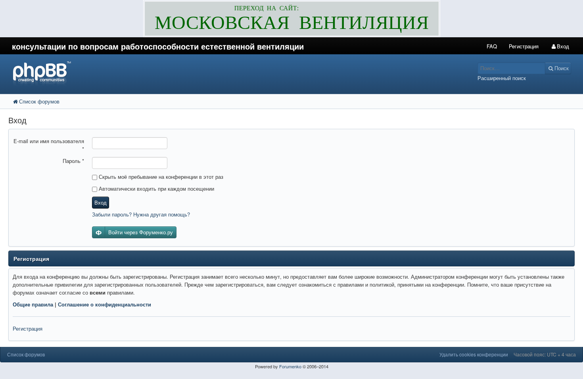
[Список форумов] (218, 73)
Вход (100, 202)
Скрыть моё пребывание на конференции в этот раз (160, 176)
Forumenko (290, 366)
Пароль (73, 161)
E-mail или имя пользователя (48, 145)
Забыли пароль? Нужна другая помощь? (141, 214)
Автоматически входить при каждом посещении (155, 188)
